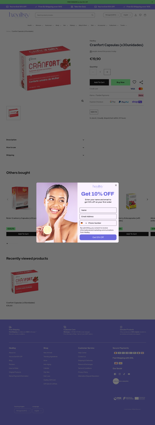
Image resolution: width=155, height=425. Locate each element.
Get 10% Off (98, 237)
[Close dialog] (116, 185)
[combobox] (83, 223)
